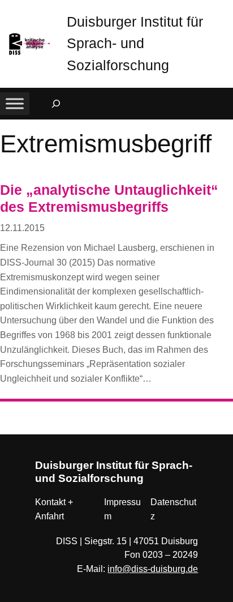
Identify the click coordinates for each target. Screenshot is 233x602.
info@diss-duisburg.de (152, 569)
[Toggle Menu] (15, 104)
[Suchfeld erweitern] (56, 103)
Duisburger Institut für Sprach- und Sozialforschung (135, 43)
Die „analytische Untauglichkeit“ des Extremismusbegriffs (109, 198)
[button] (224, 11)
